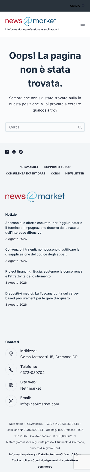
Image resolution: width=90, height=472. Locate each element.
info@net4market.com (39, 404)
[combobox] (41, 127)
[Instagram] (21, 152)
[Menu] (83, 24)
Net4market (29, 167)
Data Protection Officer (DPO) (58, 454)
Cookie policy (21, 460)
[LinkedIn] (7, 152)
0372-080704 (32, 372)
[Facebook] (14, 152)
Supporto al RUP (57, 167)
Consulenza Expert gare (25, 173)
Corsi (55, 173)
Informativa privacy (22, 454)
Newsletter (74, 173)
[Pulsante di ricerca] (80, 127)
